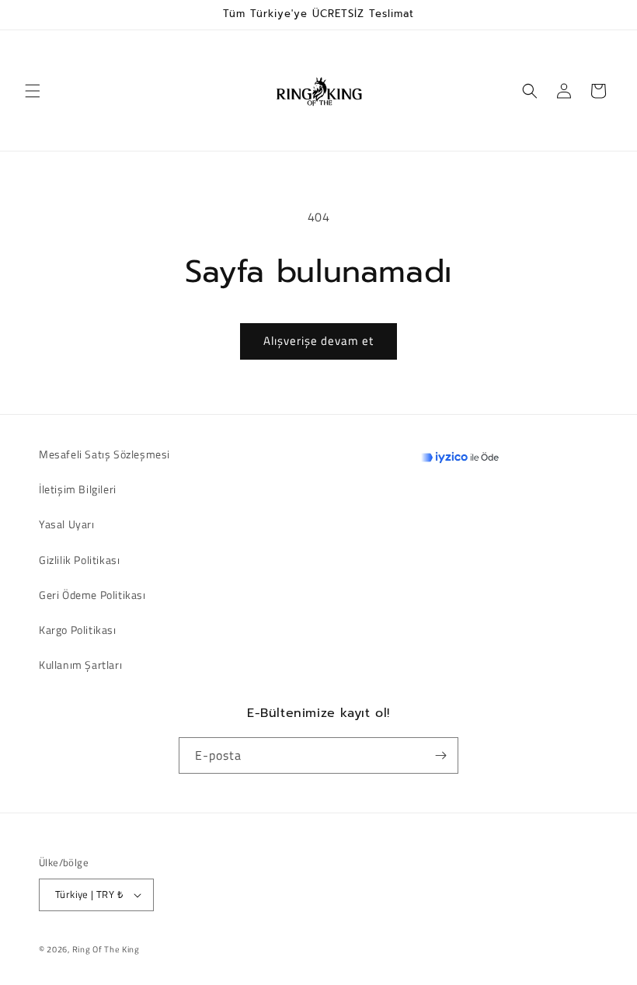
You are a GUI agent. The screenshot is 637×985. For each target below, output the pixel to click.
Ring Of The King (106, 949)
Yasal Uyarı (67, 524)
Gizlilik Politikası (79, 560)
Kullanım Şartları (80, 664)
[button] (33, 91)
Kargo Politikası (78, 629)
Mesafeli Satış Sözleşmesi (104, 454)
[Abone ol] (440, 755)
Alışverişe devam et (318, 341)
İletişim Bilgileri (78, 489)
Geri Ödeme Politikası (92, 594)
